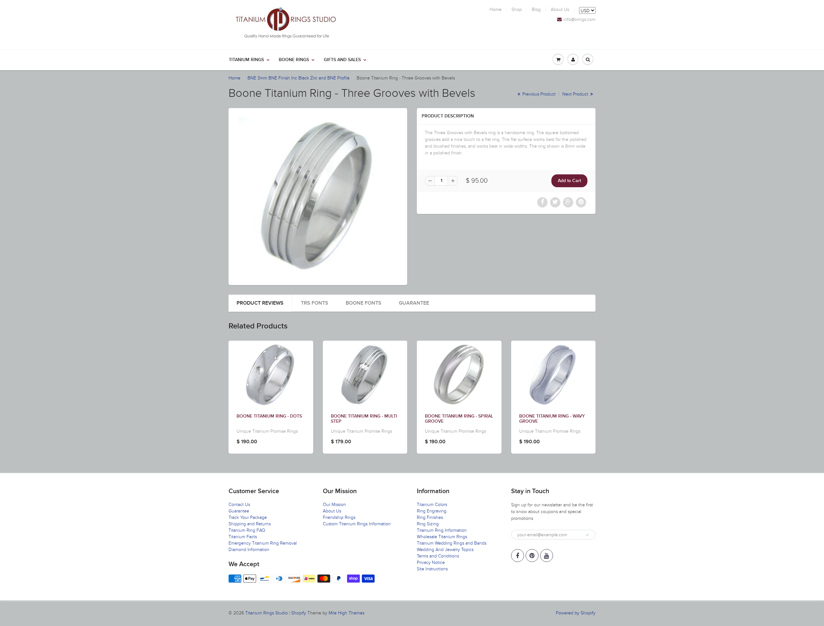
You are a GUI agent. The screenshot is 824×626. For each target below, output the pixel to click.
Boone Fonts (363, 303)
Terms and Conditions (438, 556)
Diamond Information (249, 549)
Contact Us (239, 504)
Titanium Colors (432, 504)
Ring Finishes (430, 517)
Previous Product (538, 94)
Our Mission (334, 504)
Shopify (298, 613)
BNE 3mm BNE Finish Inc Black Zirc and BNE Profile (299, 78)
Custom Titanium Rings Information (357, 524)
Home (495, 9)
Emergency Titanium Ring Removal (263, 543)
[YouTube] (546, 555)
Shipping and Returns (250, 524)
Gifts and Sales (342, 60)
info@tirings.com (579, 19)
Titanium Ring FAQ (247, 530)
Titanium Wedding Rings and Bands (451, 543)
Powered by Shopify (575, 613)
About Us (560, 9)
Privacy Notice (431, 562)
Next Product (575, 94)
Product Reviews (260, 303)
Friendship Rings (339, 517)
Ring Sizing (428, 524)
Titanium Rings (246, 60)
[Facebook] (517, 555)
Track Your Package (248, 517)
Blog (536, 9)
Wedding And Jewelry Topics (445, 549)
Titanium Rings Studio (266, 613)
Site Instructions (432, 569)
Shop (516, 9)
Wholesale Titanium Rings (442, 536)
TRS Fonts (314, 303)
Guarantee (414, 303)
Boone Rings (294, 60)
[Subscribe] (587, 535)
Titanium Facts (243, 536)
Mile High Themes (346, 613)
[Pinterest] (532, 555)
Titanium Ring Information (442, 530)
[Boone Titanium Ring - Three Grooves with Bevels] (318, 196)
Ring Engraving (431, 511)
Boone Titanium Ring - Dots (269, 416)
